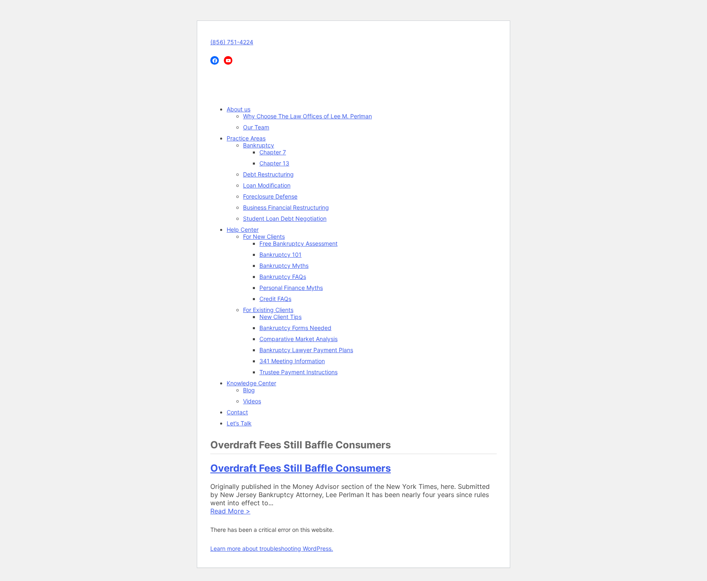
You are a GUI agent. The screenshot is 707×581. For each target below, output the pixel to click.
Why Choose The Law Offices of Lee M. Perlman (307, 116)
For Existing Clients (268, 309)
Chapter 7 (272, 152)
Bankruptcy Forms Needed (295, 327)
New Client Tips (280, 316)
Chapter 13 (274, 163)
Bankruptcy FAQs (282, 276)
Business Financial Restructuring (286, 207)
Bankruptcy (258, 145)
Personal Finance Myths (291, 287)
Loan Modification (266, 185)
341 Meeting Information (292, 360)
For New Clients (264, 236)
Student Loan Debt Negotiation (284, 218)
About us (238, 109)
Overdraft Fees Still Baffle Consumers (300, 468)
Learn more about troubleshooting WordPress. (271, 548)
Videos (252, 401)
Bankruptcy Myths (283, 265)
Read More (230, 511)
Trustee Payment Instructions (298, 371)
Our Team (256, 127)
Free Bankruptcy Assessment (298, 243)
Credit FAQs (275, 298)
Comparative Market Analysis (298, 338)
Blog (249, 390)
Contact (237, 412)
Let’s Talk (239, 423)
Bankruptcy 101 (280, 254)
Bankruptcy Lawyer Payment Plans (306, 349)
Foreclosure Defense (270, 196)
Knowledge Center (251, 383)
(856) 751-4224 (231, 41)
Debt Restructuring (268, 174)
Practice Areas (246, 138)
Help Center (243, 229)
